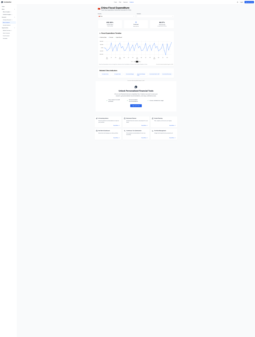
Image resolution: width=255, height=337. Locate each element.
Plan (120, 2)
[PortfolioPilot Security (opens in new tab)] (237, 2)
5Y (137, 61)
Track (115, 2)
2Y (134, 61)
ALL (140, 61)
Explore (132, 2)
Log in (241, 2)
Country (99, 13)
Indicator (139, 13)
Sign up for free (249, 2)
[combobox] (116, 16)
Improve (125, 2)
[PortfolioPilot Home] (136, 87)
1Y (131, 61)
